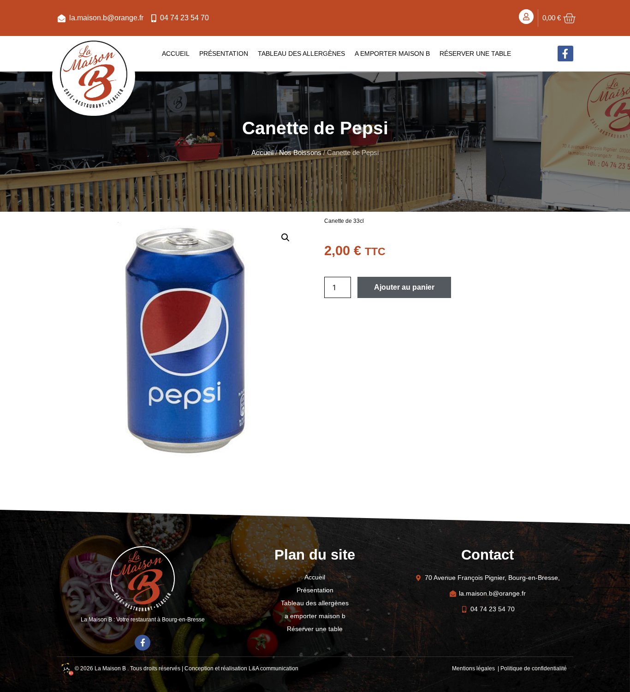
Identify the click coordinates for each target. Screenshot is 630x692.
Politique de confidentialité (533, 668)
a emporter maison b (392, 53)
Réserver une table (475, 53)
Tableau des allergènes (301, 53)
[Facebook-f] (565, 53)
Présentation (223, 53)
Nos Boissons (300, 152)
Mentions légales (474, 668)
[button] (285, 237)
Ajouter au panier (404, 287)
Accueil (176, 53)
